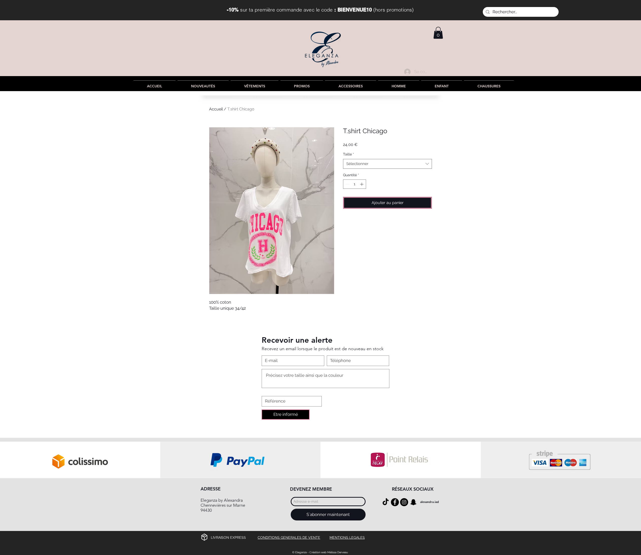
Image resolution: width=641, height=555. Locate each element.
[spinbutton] (354, 184)
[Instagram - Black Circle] (404, 502)
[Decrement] (347, 184)
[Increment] (362, 184)
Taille (348, 154)
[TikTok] (386, 502)
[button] (438, 33)
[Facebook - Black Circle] (395, 502)
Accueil (216, 109)
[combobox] (387, 164)
